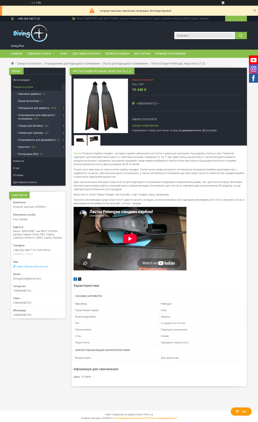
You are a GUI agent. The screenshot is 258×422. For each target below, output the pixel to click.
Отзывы (18, 175)
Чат (244, 411)
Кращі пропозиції (28, 100)
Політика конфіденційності (161, 418)
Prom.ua (148, 414)
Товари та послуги (29, 63)
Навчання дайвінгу (29, 93)
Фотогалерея (21, 79)
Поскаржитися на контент (129, 418)
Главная (16, 53)
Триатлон (24, 146)
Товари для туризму (30, 132)
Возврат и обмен (117, 53)
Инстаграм (142, 53)
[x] (79, 279)
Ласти (77, 153)
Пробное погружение (170, 53)
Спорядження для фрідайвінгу (36, 139)
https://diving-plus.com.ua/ (32, 266)
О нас (64, 53)
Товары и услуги (39, 53)
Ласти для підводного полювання (125, 63)
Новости (18, 161)
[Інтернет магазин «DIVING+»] (31, 33)
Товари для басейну (30, 125)
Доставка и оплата (86, 53)
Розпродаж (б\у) (28, 153)
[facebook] (75, 279)
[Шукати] (241, 35)
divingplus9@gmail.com (27, 278)
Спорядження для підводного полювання (72, 63)
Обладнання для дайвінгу (33, 107)
